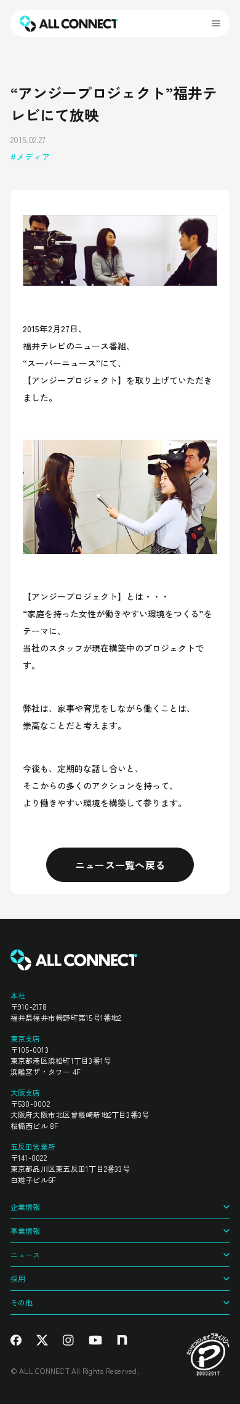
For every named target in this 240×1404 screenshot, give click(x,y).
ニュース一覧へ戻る (120, 864)
